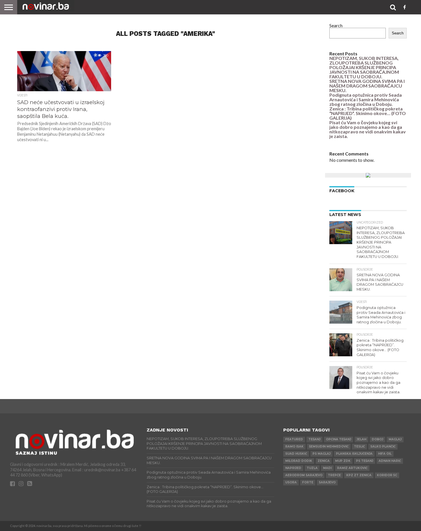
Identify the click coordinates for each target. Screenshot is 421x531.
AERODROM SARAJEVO (303, 475)
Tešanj (314, 439)
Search (336, 25)
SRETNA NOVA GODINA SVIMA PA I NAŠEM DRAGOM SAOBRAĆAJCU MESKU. (367, 85)
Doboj (377, 439)
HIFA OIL (385, 454)
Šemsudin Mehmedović (329, 446)
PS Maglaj (321, 454)
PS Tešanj (364, 461)
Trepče (334, 475)
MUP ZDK (343, 461)
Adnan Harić (390, 461)
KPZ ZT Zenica (358, 475)
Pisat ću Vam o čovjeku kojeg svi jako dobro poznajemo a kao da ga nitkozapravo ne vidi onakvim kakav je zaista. (367, 129)
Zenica (324, 461)
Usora (291, 482)
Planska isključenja (354, 454)
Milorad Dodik (298, 461)
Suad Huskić (296, 454)
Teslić (359, 446)
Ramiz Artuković (352, 468)
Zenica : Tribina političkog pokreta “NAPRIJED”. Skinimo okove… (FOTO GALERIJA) (367, 113)
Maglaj (395, 439)
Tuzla (312, 468)
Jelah (361, 439)
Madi (327, 468)
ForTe (307, 482)
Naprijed (293, 468)
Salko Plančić (383, 446)
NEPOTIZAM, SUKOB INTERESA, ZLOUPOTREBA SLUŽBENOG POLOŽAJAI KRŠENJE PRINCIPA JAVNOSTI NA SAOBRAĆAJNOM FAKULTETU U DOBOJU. (364, 67)
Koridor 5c (387, 475)
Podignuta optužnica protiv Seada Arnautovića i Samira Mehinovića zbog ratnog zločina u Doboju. (365, 99)
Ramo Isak (294, 446)
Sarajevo (327, 482)
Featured (294, 439)
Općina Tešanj (338, 439)
